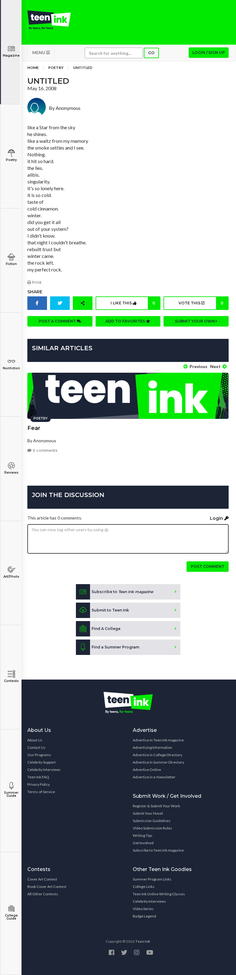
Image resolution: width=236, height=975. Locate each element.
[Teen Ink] (49, 20)
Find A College (106, 628)
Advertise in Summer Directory (158, 762)
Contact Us (36, 747)
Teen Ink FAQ (38, 777)
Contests (11, 681)
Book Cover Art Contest (46, 886)
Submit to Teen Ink (110, 610)
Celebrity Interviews (44, 769)
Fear (33, 428)
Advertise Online (147, 769)
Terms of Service (41, 791)
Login (217, 518)
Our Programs (39, 754)
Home (33, 67)
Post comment (207, 566)
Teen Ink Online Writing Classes (159, 894)
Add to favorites (125, 321)
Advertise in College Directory (157, 754)
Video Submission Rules (152, 828)
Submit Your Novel (148, 813)
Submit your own (195, 321)
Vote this (201, 303)
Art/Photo (11, 577)
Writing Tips (142, 835)
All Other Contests (42, 894)
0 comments (44, 450)
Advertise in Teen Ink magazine (158, 740)
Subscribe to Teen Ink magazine (158, 850)
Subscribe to (122, 591)
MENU (39, 52)
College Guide (11, 917)
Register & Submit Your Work (156, 806)
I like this (133, 303)
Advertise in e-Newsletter (154, 777)
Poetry (11, 160)
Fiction (11, 264)
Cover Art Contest (42, 879)
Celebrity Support (41, 762)
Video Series (143, 908)
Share (34, 292)
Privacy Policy (38, 784)
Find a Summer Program (115, 647)
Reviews (11, 473)
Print (36, 282)
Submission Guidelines (152, 820)
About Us (34, 740)
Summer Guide (11, 794)
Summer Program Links (152, 879)
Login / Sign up (208, 52)
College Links (144, 886)
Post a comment (58, 321)
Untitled (82, 67)
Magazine (11, 56)
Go (151, 52)
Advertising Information (152, 747)
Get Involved (143, 843)
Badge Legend (144, 916)
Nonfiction (11, 368)
